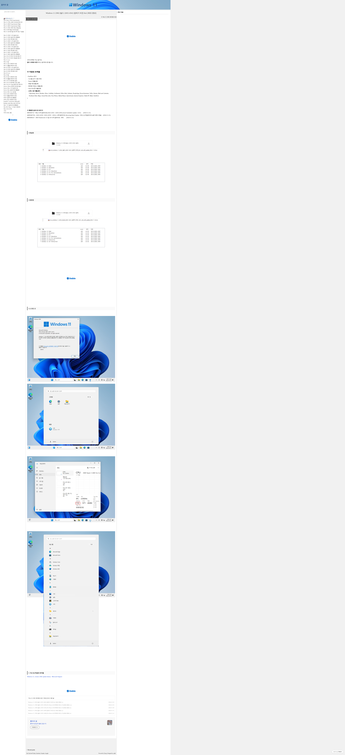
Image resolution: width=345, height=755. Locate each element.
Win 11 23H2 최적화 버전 (10, 50)
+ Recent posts (31, 750)
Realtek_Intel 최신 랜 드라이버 (12, 103)
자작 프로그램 (8, 112)
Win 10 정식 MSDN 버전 (10, 77)
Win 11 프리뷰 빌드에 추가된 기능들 (14, 31)
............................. (9, 33)
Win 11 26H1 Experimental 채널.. (12, 26)
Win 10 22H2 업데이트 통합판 (12, 69)
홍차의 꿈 (33, 721)
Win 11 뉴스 (7, 60)
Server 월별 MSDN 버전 (10, 95)
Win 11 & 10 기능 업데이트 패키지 (13, 84)
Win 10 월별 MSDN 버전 (10, 78)
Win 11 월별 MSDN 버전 (10, 65)
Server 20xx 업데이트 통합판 (11, 90)
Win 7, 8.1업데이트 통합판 (11, 105)
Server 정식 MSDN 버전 (10, 94)
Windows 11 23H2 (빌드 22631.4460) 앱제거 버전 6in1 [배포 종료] (44, 710)
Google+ (47, 753)
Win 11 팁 (6, 61)
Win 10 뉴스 (7, 73)
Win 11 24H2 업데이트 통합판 (12, 43)
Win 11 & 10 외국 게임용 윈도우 (12, 58)
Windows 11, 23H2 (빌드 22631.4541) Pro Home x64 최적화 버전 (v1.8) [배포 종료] (49, 707)
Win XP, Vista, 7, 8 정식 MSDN (12, 107)
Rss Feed (29, 753)
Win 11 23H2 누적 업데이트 (11, 46)
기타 (5, 110)
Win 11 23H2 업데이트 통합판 (12, 48)
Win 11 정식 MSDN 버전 (10, 63)
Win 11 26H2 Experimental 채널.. (12, 24)
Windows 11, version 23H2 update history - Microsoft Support (44, 676)
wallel (114, 753)
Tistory (105, 753)
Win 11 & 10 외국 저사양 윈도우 (12, 56)
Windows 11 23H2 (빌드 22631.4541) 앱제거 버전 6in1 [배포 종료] (71, 13)
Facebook (38, 753)
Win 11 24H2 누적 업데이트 (11, 41)
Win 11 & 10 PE (8, 109)
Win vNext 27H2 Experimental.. (12, 20)
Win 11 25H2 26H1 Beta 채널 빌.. (12, 28)
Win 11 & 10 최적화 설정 (10, 80)
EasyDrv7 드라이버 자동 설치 (12, 101)
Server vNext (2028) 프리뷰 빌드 (12, 86)
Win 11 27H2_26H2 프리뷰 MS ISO (13, 22)
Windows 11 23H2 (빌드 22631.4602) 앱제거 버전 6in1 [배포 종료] (44, 702)
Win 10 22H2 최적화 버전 (10, 71)
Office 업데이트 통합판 (10, 97)
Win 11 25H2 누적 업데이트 (11, 35)
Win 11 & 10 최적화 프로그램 (12, 82)
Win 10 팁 (6, 75)
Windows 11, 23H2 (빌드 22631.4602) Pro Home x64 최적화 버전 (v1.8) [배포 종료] (49, 705)
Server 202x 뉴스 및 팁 (10, 92)
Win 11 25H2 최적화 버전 (10, 39)
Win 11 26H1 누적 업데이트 (11, 52)
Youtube (42, 753)
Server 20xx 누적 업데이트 (11, 88)
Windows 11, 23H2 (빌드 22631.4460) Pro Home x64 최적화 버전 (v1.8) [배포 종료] (49, 713)
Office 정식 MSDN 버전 (10, 99)
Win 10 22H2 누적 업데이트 (11, 67)
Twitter (34, 753)
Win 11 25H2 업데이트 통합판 (12, 37)
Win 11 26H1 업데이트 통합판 (12, 54)
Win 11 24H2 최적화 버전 (10, 45)
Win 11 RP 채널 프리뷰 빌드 (11, 29)
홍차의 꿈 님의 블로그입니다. (38, 723)
